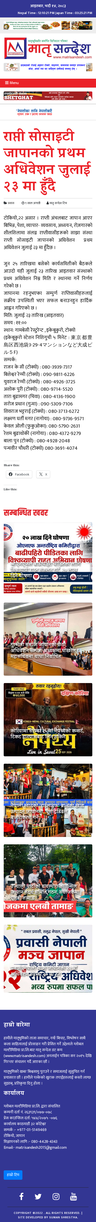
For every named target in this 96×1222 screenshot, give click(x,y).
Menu (14, 83)
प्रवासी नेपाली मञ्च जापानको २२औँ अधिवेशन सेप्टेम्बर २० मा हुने (44, 972)
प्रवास (11, 203)
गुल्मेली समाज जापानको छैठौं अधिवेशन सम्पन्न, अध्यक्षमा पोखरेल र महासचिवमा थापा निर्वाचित (45, 651)
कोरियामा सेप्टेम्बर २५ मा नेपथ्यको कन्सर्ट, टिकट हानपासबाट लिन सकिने (47, 735)
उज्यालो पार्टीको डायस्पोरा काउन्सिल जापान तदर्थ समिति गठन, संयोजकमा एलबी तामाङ (45, 893)
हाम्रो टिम (13, 1175)
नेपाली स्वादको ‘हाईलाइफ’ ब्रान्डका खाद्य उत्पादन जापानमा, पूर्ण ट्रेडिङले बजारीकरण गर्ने (47, 812)
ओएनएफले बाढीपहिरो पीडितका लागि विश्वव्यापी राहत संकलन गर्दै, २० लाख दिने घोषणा (45, 571)
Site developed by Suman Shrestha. (48, 1217)
